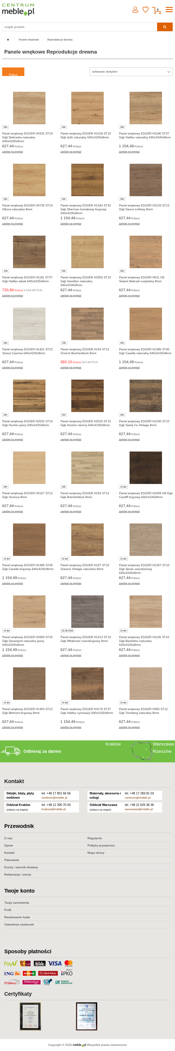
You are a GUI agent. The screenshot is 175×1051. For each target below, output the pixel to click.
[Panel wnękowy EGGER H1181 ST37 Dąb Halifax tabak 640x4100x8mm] (29, 252)
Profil (7, 910)
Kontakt (14, 781)
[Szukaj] (165, 27)
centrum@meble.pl (54, 797)
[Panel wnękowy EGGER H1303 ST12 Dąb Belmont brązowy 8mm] (29, 683)
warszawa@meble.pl (139, 809)
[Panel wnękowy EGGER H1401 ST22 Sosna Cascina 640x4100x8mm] (29, 324)
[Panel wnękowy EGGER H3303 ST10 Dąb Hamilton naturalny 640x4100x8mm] (87, 252)
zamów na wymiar (12, 151)
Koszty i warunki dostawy (21, 867)
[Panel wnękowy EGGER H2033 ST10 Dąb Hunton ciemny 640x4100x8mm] (87, 396)
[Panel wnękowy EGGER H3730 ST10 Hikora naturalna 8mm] (29, 180)
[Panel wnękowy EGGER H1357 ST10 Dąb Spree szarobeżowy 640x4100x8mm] (146, 539)
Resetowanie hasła (17, 917)
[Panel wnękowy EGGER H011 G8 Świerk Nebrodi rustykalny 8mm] (146, 252)
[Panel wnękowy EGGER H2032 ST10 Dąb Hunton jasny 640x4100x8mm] (29, 396)
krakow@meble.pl (54, 809)
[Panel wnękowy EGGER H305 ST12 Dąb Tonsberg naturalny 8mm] (146, 683)
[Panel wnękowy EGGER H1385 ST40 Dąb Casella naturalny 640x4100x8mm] (146, 324)
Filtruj (13, 74)
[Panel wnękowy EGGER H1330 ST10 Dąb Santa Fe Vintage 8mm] (146, 396)
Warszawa (163, 743)
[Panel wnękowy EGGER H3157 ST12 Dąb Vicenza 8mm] (29, 468)
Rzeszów (162, 751)
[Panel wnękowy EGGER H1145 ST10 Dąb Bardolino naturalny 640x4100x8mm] (146, 611)
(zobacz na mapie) (17, 809)
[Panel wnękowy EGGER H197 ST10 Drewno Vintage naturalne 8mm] (87, 539)
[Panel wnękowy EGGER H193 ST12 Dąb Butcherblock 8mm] (87, 468)
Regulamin (95, 838)
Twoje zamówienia (16, 902)
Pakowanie (11, 860)
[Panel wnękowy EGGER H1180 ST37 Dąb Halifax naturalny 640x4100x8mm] (146, 108)
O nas (8, 838)
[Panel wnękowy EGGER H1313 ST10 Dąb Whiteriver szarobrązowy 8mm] (87, 611)
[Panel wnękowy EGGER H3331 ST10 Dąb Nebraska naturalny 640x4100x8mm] (29, 108)
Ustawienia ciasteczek (19, 924)
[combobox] (131, 71)
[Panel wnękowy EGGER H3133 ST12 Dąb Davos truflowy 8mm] (146, 180)
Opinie (8, 845)
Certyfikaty (18, 994)
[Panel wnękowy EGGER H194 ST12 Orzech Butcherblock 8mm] (87, 324)
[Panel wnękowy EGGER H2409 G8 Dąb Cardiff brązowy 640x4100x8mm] (146, 468)
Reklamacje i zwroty (17, 874)
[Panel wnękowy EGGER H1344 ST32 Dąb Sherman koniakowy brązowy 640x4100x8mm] (87, 180)
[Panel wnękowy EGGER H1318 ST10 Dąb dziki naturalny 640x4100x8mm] (87, 108)
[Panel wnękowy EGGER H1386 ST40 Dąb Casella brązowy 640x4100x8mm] (29, 539)
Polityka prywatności (101, 845)
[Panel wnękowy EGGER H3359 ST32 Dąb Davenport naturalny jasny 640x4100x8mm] (29, 611)
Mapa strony (96, 852)
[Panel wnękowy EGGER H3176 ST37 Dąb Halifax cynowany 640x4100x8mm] (87, 683)
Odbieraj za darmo (42, 751)
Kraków (113, 743)
